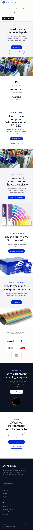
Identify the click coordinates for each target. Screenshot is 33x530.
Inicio (6, 9)
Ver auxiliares (16, 302)
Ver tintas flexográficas (16, 251)
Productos (18, 9)
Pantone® (26, 9)
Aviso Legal (5, 506)
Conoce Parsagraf (16, 392)
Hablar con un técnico (16, 52)
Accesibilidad (5, 514)
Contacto (16, 13)
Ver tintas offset (16, 138)
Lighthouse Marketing (12, 526)
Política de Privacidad (7, 509)
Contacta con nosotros (16, 442)
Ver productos (16, 47)
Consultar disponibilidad (16, 143)
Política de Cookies (7, 512)
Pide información (8, 18)
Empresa (11, 9)
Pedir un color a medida (16, 197)
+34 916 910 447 (17, 447)
